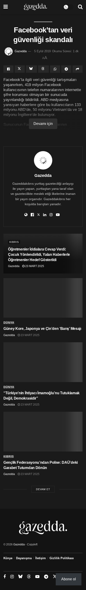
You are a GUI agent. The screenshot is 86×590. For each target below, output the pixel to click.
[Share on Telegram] (66, 69)
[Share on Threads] (43, 69)
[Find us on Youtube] (37, 576)
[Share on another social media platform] (77, 69)
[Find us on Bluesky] (20, 576)
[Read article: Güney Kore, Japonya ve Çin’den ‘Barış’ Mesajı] (43, 298)
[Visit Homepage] (35, 7)
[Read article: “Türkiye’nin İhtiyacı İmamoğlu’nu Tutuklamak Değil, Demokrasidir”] (43, 362)
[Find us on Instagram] (12, 576)
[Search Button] (80, 7)
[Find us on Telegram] (46, 576)
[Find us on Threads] (29, 576)
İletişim (40, 558)
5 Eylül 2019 (42, 51)
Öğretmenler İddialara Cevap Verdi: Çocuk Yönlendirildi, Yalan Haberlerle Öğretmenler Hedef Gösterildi (39, 254)
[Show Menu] (5, 7)
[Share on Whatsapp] (55, 69)
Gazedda (21, 51)
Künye (7, 558)
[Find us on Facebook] (4, 576)
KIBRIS (14, 242)
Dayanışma (24, 558)
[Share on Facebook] (8, 69)
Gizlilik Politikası (62, 558)
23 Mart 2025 (34, 266)
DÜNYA (8, 322)
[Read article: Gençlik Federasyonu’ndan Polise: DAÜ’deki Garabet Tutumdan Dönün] (43, 432)
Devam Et (43, 489)
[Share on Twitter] (20, 69)
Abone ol (68, 579)
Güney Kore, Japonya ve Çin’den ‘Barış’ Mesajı (42, 329)
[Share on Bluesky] (31, 69)
